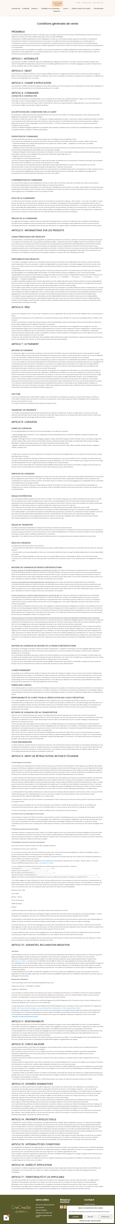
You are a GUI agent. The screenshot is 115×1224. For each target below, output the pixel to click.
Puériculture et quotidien (81, 8)
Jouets (65, 8)
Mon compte (96, 2)
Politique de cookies (84, 1220)
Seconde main (98, 8)
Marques (56, 11)
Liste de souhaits (86, 2)
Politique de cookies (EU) (44, 1213)
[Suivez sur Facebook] (61, 1207)
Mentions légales (96, 1220)
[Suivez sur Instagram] (65, 1207)
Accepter (76, 1217)
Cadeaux (34, 8)
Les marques (40, 1207)
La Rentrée (25, 8)
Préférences (105, 1217)
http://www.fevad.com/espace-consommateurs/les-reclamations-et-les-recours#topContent (48, 1008)
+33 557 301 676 (89, 1204)
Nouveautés (16, 8)
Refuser (90, 1217)
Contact (78, 2)
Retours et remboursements (45, 1205)
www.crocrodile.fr (20, 961)
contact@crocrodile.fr (46, 863)
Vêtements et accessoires (50, 8)
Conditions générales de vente (44, 1216)
